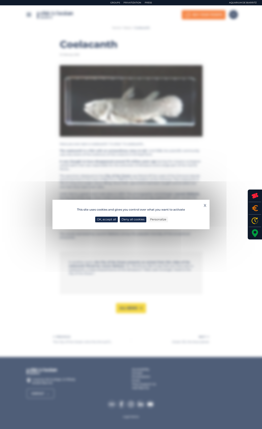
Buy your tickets (255, 196)
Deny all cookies (133, 219)
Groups (115, 2)
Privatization (132, 2)
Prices (255, 208)
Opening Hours (255, 220)
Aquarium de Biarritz (243, 2)
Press (148, 2)
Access (255, 233)
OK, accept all (106, 219)
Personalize (158, 219)
